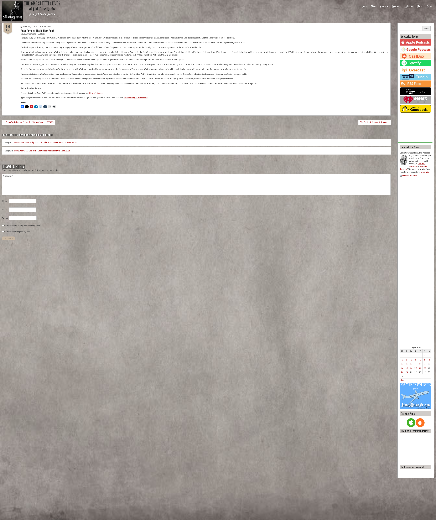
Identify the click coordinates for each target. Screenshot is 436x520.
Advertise (409, 6)
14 (420, 364)
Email (5, 209)
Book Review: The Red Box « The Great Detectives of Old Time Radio (42, 151)
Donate (420, 6)
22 (425, 368)
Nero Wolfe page (96, 93)
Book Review (26, 27)
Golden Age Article (37, 27)
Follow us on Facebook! (413, 467)
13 (415, 364)
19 (411, 368)
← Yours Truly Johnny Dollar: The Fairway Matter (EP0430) (29, 122)
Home (364, 6)
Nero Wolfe (47, 27)
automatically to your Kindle (135, 98)
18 (407, 368)
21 (420, 368)
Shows (383, 6)
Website (5, 218)
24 (402, 372)
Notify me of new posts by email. (18, 232)
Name (5, 201)
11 (407, 364)
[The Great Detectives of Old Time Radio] (12, 11)
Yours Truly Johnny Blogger (29, 34)
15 (425, 364)
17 (402, 368)
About (373, 6)
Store (429, 6)
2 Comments (41, 34)
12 (411, 364)
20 (416, 368)
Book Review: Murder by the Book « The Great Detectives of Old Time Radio (45, 142)
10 (402, 364)
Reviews (395, 6)
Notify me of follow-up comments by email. (22, 226)
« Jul (402, 380)
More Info (425, 172)
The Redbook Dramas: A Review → (374, 122)
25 (407, 372)
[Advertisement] (415, 128)
